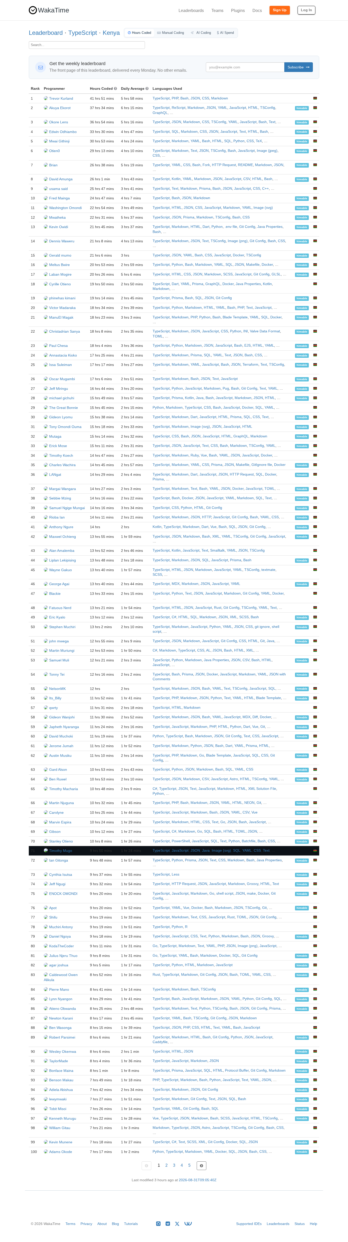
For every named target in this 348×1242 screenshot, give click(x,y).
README (245, 165)
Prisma (204, 188)
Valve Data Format (265, 331)
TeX (259, 141)
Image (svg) (263, 208)
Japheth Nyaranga (64, 727)
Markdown (219, 98)
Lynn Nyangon (60, 999)
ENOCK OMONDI (63, 894)
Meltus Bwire (59, 265)
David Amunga (61, 179)
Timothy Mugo (60, 851)
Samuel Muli (59, 660)
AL (208, 650)
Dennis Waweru (61, 241)
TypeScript (82, 32)
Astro (234, 779)
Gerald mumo (60, 255)
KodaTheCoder (61, 946)
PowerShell (181, 841)
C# (174, 617)
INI (245, 331)
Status (300, 1224)
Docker (238, 255)
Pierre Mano (59, 989)
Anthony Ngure (61, 527)
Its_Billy (55, 698)
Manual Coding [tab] (173, 33)
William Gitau (59, 1128)
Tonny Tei (56, 674)
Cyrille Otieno (60, 284)
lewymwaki (57, 1099)
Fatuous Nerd (60, 608)
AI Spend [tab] (227, 33)
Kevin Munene (60, 1142)
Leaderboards (191, 10)
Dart (206, 227)
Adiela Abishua (61, 1090)
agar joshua (58, 965)
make (251, 893)
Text (272, 122)
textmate (268, 570)
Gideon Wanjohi (62, 717)
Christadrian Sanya (64, 331)
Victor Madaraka (62, 308)
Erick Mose (58, 446)
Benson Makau (61, 1080)
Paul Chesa (58, 346)
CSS (205, 98)
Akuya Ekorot (60, 108)
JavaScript (237, 108)
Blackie (55, 594)
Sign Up (280, 10)
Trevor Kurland (61, 98)
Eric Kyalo (57, 617)
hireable (302, 108)
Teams (217, 10)
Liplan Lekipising (62, 560)
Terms (70, 1224)
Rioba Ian (57, 517)
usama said (58, 189)
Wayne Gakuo (60, 570)
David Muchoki (61, 736)
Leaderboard (46, 32)
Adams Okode (60, 1152)
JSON (195, 98)
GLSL (276, 274)
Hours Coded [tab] (141, 33)
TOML (158, 336)
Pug (226, 388)
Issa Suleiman (60, 365)
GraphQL (160, 113)
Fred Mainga (59, 198)
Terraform (250, 364)
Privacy (86, 1224)
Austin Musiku (60, 755)
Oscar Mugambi (62, 379)
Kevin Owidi (58, 227)
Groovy (252, 884)
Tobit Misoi (57, 1109)
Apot (53, 908)
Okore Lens (58, 122)
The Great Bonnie (63, 408)
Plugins (238, 10)
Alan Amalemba (61, 551)
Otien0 (54, 151)
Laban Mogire (60, 274)
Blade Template (235, 317)
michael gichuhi (61, 398)
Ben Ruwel (57, 779)
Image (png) (238, 241)
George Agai (59, 584)
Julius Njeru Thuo (63, 956)
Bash (184, 98)
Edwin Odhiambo (63, 132)
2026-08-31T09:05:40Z (198, 1180)
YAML (222, 108)
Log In (306, 10)
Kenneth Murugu (62, 1118)
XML (216, 536)
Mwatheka (57, 217)
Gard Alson (58, 769)
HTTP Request (224, 165)
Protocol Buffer (237, 1070)
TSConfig (267, 108)
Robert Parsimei (62, 1037)
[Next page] (201, 1165)
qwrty (53, 708)
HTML (253, 108)
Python (239, 141)
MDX (176, 584)
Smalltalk (217, 550)
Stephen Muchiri (62, 627)
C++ (265, 188)
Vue (204, 455)
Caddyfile (160, 1042)
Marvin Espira (60, 822)
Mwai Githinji (59, 141)
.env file (231, 227)
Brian (53, 165)
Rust (217, 608)
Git (262, 641)
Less (175, 874)
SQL (175, 132)
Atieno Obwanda (62, 1009)
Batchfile (249, 841)
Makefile (253, 265)
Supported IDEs (249, 1224)
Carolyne (56, 812)
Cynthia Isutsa (60, 875)
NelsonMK (57, 689)
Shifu (53, 917)
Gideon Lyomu (61, 417)
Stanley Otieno (61, 841)
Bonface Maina (61, 1071)
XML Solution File (262, 789)
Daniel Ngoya (60, 936)
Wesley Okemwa (62, 1051)
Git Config (247, 227)
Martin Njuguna (61, 803)
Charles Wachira (62, 465)
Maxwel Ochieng (62, 537)
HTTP (206, 517)
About (102, 1224)
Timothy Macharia (63, 789)
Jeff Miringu (58, 389)
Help (313, 1224)
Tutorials (131, 1224)
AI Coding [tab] (203, 33)
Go (201, 755)
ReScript (178, 108)
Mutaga (55, 436)
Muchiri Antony (61, 927)
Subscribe (296, 67)
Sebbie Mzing (60, 498)
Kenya (111, 32)
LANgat (55, 474)
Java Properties (270, 227)
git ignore (262, 627)
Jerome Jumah (61, 746)
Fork (206, 165)
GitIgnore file (261, 465)
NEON (249, 803)
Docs (257, 10)
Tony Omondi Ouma (65, 427)
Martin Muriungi (61, 650)
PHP (175, 98)
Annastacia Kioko (63, 355)
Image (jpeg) (267, 151)
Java (200, 398)
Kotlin (176, 179)
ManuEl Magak (61, 317)
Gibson (55, 832)
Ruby (195, 455)
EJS (247, 345)
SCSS (228, 274)
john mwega (59, 641)
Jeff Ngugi (57, 884)
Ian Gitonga (58, 860)
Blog (115, 1224)
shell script (224, 893)
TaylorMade (58, 1061)
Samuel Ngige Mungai (67, 508)
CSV (246, 179)
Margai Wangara (62, 489)
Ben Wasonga (60, 1028)
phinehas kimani (62, 298)
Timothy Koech (61, 455)
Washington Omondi (65, 208)
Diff (255, 717)
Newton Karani (61, 1018)
